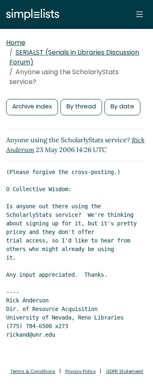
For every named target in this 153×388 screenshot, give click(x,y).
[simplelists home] (30, 14)
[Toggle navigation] (139, 14)
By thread (81, 106)
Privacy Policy (80, 371)
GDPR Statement (124, 371)
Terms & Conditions (32, 371)
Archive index (32, 106)
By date (122, 106)
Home (15, 42)
